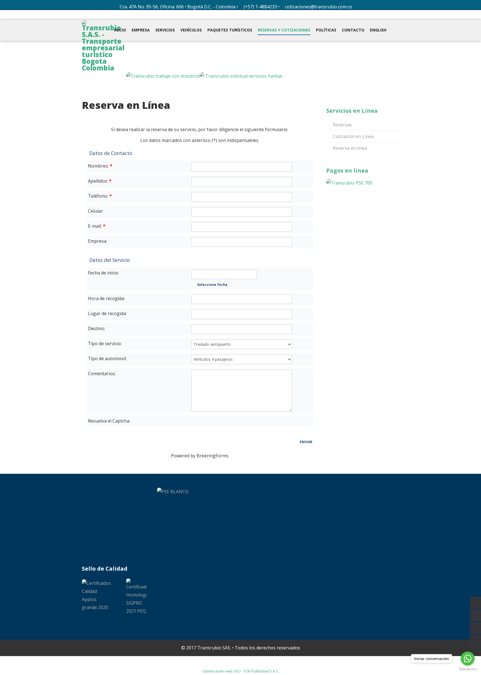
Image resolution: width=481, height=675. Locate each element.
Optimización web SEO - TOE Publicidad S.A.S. (240, 671)
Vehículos (191, 30)
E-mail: (96, 226)
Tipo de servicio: (105, 343)
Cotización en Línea (353, 136)
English (378, 30)
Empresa (141, 30)
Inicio (120, 30)
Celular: (96, 211)
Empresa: (97, 241)
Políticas (326, 30)
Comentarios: (102, 373)
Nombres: (100, 166)
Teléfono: (100, 196)
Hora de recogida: (106, 298)
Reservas (342, 125)
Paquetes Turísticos (229, 30)
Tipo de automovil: (107, 358)
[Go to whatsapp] (468, 659)
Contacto (353, 30)
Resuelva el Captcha (108, 421)
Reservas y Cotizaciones (284, 30)
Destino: (96, 328)
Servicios (165, 30)
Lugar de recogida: (107, 313)
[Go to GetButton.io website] (468, 669)
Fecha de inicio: (103, 273)
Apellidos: (100, 181)
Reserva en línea (349, 148)
